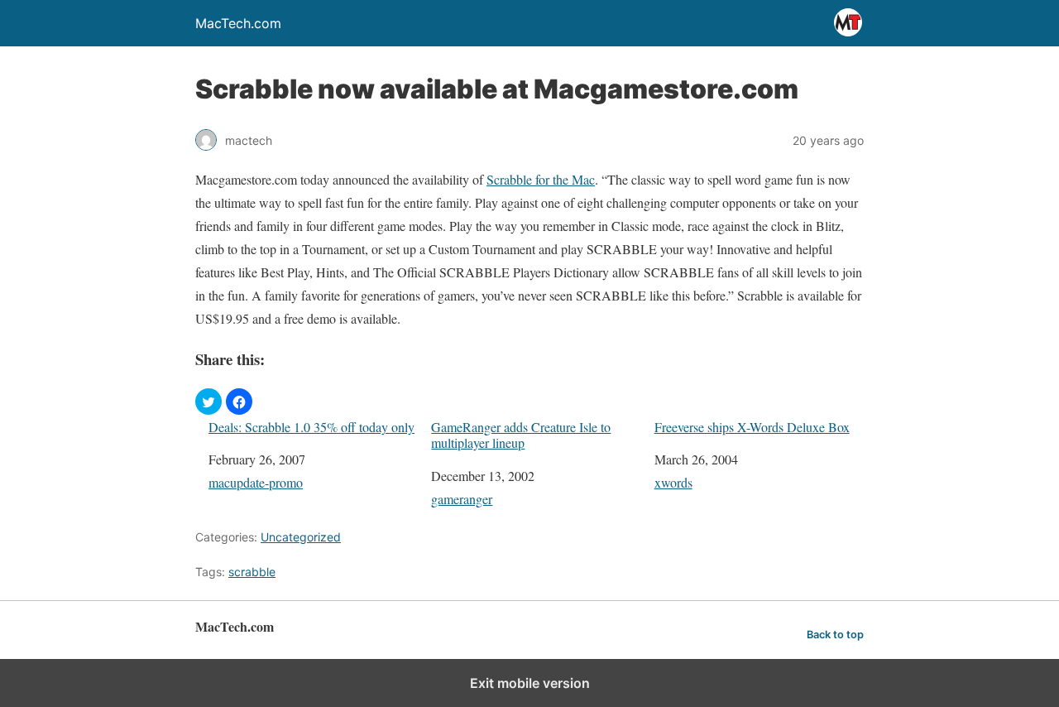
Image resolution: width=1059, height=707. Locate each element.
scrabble (252, 572)
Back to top (835, 634)
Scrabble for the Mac (540, 179)
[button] (208, 401)
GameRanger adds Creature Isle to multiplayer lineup (521, 434)
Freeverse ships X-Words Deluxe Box (752, 427)
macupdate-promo (255, 482)
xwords (673, 482)
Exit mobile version (530, 683)
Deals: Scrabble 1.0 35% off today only (311, 427)
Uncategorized (301, 537)
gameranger (461, 498)
